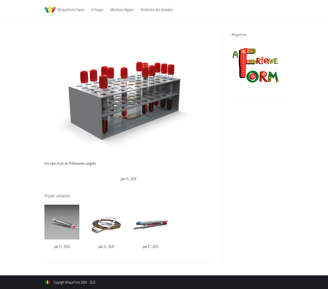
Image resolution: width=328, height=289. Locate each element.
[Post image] (61, 222)
